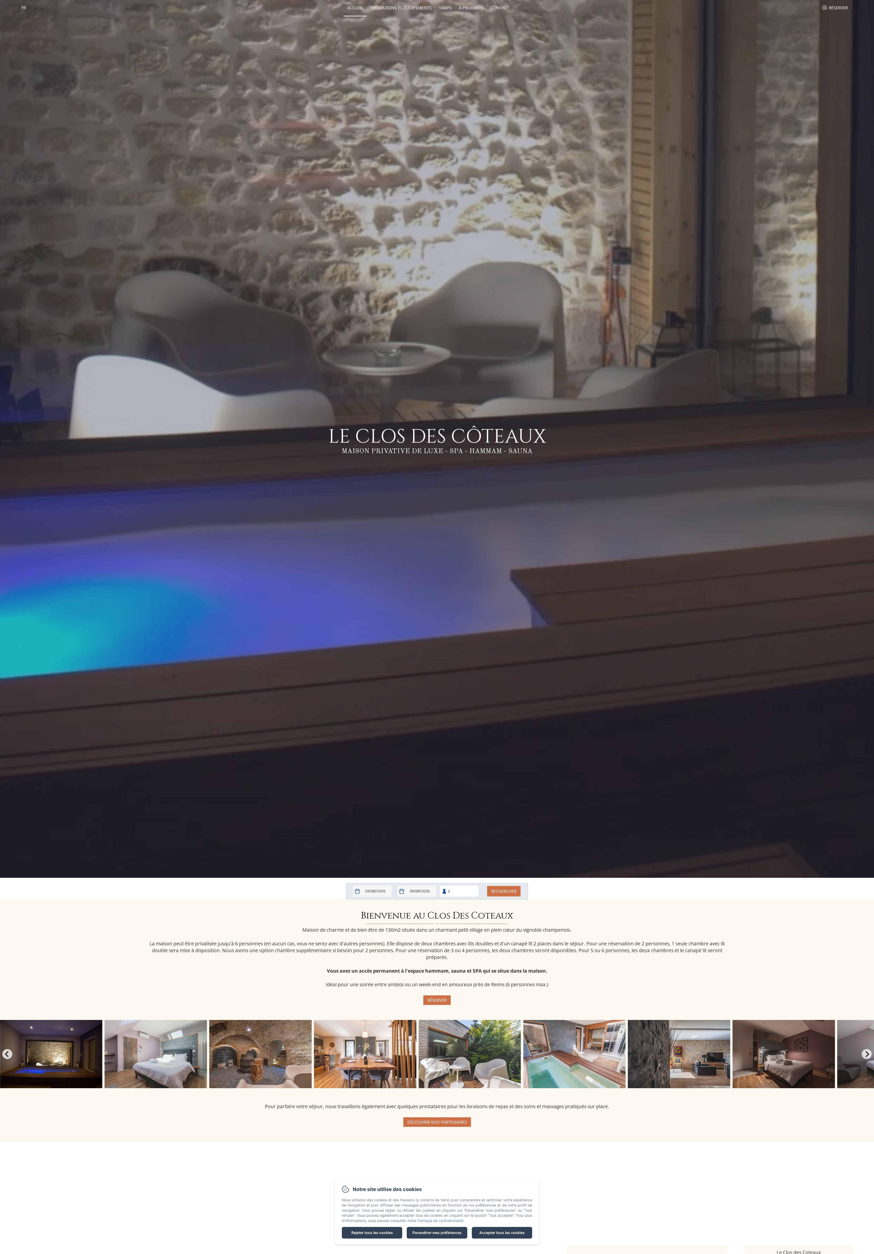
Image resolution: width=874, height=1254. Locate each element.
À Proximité (471, 7)
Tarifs (445, 7)
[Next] (867, 1054)
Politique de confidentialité (440, 1220)
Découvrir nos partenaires (437, 1122)
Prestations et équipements (401, 7)
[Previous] (7, 1054)
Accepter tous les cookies (502, 1232)
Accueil (355, 7)
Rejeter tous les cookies (372, 1232)
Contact (500, 7)
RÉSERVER (838, 7)
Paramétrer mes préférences (437, 1232)
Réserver (437, 1000)
